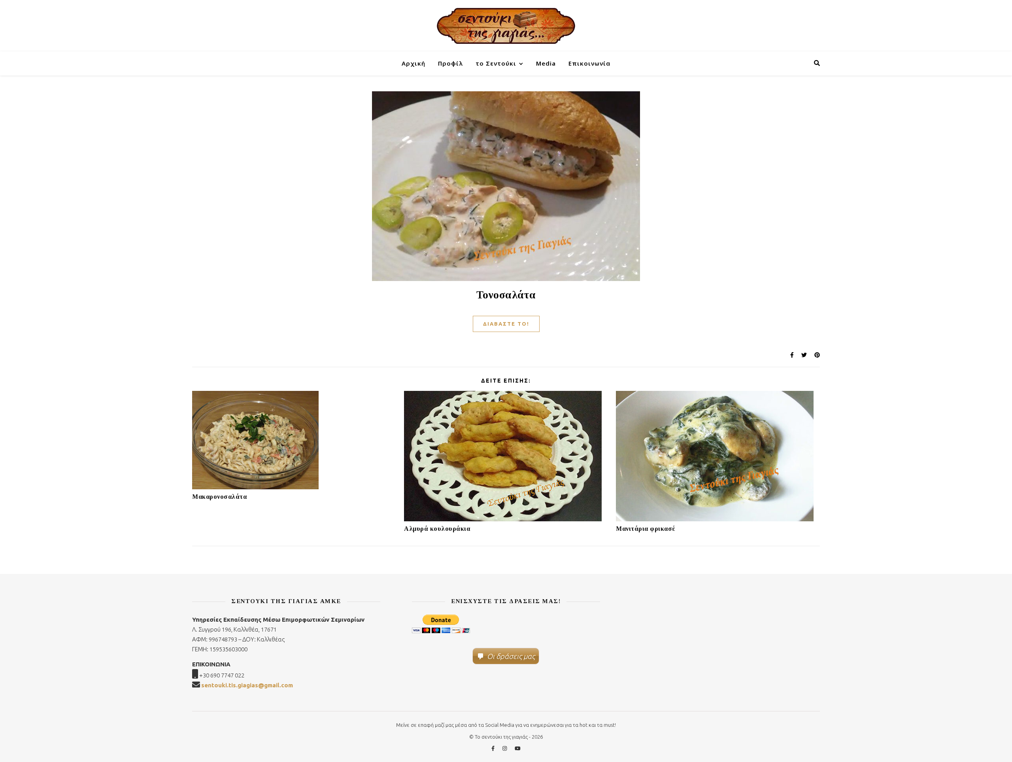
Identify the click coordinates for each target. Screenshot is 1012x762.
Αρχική (413, 63)
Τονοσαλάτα (506, 295)
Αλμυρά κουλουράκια (437, 528)
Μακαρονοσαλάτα (219, 496)
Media (546, 63)
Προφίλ (450, 63)
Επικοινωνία (589, 63)
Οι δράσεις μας (511, 656)
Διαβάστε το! (506, 323)
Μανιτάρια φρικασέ (646, 528)
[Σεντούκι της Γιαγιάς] (506, 25)
